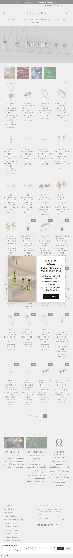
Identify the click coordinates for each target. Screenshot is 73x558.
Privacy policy (5, 556)
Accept (60, 548)
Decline (68, 548)
